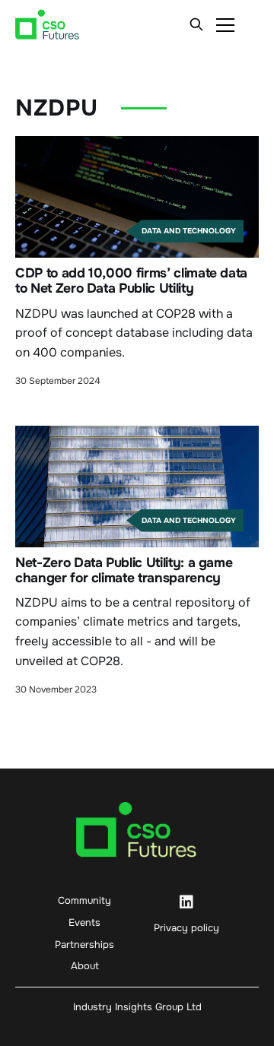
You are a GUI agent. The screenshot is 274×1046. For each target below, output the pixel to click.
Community (84, 900)
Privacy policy (186, 927)
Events (84, 922)
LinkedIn (186, 902)
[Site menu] (225, 24)
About (85, 965)
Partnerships (84, 944)
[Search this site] (196, 24)
